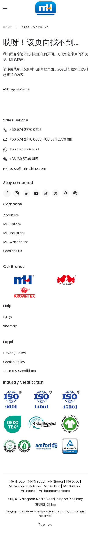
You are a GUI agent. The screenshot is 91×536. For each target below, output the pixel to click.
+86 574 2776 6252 (25, 129)
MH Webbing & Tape (25, 486)
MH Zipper (55, 481)
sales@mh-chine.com (28, 168)
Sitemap (10, 326)
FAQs (7, 317)
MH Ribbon (52, 486)
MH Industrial (14, 233)
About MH (11, 215)
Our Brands (14, 266)
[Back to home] (45, 8)
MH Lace (72, 481)
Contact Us (12, 250)
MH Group (17, 481)
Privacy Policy (14, 353)
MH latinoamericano (54, 491)
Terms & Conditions (19, 370)
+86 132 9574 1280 (24, 149)
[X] (55, 193)
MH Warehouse (15, 241)
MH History (12, 224)
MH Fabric (28, 491)
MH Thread (36, 481)
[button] (5, 8)
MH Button (71, 486)
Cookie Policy (14, 361)
